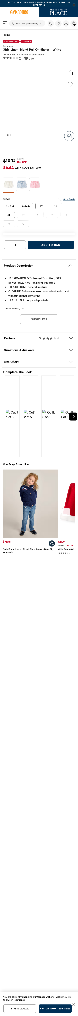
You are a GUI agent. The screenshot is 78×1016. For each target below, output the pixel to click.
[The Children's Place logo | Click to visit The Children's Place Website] (58, 12)
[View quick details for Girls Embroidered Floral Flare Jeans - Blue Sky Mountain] (52, 543)
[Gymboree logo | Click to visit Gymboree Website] (19, 12)
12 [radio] (23, 223)
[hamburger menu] (5, 23)
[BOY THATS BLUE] (21, 185)
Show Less (39, 319)
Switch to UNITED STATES (55, 1008)
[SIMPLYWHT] (8, 185)
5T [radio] (23, 214)
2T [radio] (41, 206)
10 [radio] (9, 223)
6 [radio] (37, 214)
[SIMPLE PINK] (34, 185)
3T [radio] (55, 206)
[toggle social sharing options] (70, 73)
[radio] (8, 184)
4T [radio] (8, 214)
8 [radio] (66, 214)
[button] (58, 23)
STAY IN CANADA (20, 1008)
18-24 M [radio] (25, 206)
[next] (73, 417)
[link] (51, 23)
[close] (74, 5)
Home (6, 34)
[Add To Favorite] (70, 84)
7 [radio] (52, 214)
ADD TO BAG (50, 245)
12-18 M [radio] (9, 206)
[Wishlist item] (59, 26)
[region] (39, 3)
